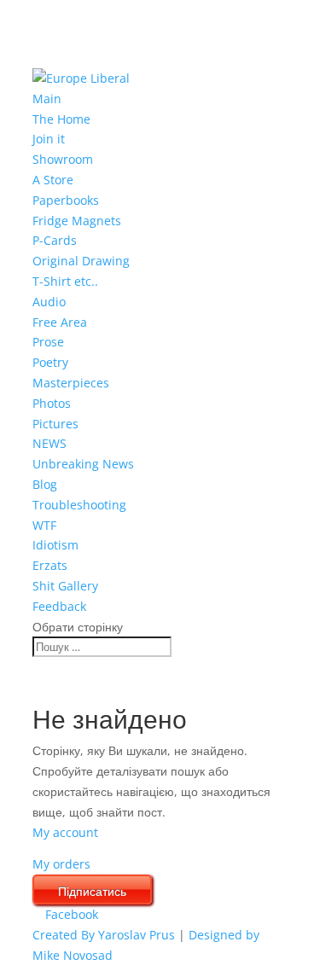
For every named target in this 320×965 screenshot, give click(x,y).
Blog (44, 484)
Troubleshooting (79, 505)
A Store (52, 179)
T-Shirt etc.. (65, 281)
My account (65, 832)
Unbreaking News (83, 464)
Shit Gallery (65, 586)
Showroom (62, 159)
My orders (61, 864)
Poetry (50, 362)
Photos (51, 403)
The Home (61, 119)
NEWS (49, 443)
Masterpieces (70, 383)
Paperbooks (65, 200)
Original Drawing (81, 261)
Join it (48, 139)
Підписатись (92, 891)
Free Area (59, 322)
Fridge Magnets (76, 220)
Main (46, 98)
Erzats (49, 565)
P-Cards (54, 240)
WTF (44, 525)
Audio (49, 302)
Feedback (59, 606)
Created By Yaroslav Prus (105, 935)
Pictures (55, 424)
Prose (48, 342)
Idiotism (55, 545)
